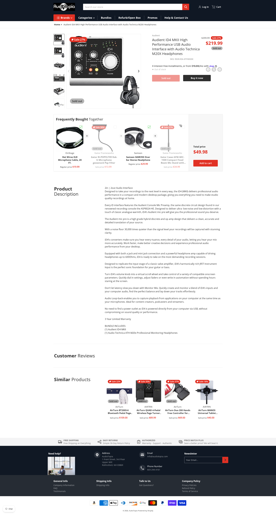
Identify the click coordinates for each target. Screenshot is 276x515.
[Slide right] (59, 106)
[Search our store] (185, 7)
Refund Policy (188, 488)
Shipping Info (102, 485)
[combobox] (136, 7)
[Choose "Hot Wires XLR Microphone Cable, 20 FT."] (80, 127)
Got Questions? (146, 485)
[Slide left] (69, 71)
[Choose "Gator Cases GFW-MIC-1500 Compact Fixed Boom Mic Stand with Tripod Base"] (183, 127)
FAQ (55, 488)
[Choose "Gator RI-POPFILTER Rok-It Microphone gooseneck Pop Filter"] (115, 127)
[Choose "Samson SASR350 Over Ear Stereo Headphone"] (149, 127)
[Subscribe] (225, 460)
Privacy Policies (189, 485)
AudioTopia (133, 511)
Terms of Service (190, 491)
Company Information (63, 485)
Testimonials (59, 491)
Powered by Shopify (145, 511)
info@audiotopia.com (157, 456)
